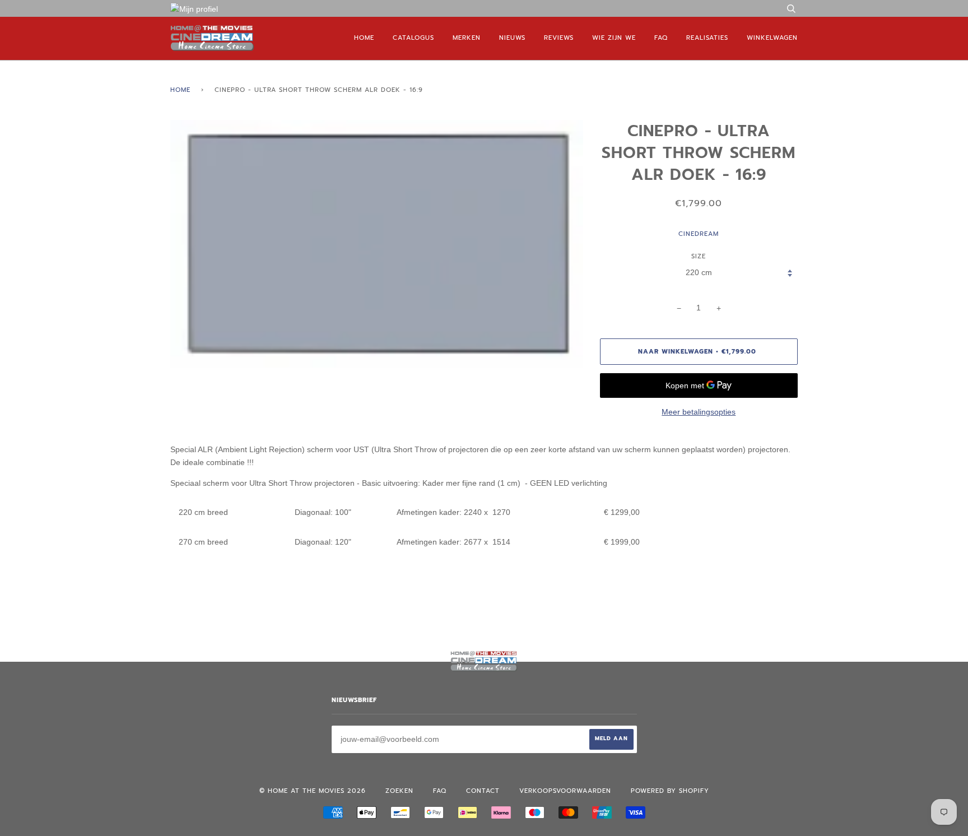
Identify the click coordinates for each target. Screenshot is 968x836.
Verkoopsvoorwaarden (565, 791)
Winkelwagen (772, 38)
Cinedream (698, 234)
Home (364, 38)
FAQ (661, 38)
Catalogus (413, 38)
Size (698, 256)
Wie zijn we (614, 38)
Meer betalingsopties (699, 411)
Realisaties (707, 38)
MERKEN (467, 38)
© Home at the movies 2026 (312, 791)
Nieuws (512, 38)
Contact (483, 791)
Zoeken (399, 791)
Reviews (559, 38)
